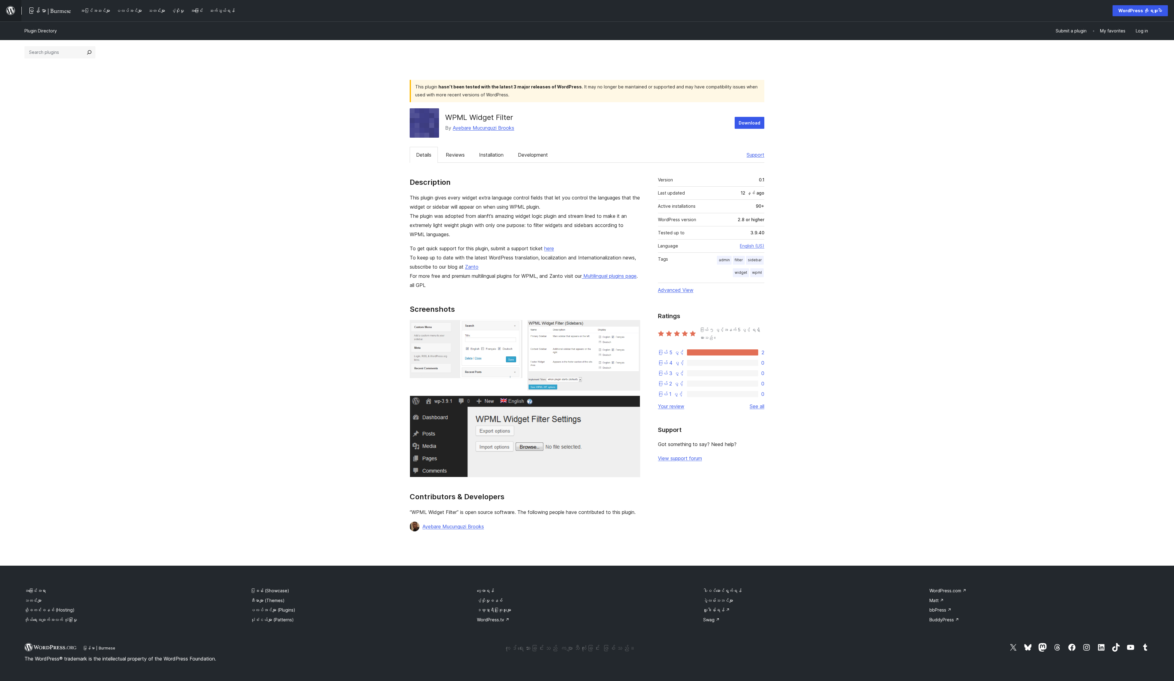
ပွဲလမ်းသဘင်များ (718, 600)
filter (739, 260)
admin (724, 260)
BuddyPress (944, 619)
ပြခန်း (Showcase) (270, 590)
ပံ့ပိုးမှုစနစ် (490, 600)
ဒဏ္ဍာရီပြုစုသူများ (494, 609)
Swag (711, 619)
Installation (491, 155)
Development (533, 155)
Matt (936, 600)
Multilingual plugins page (609, 276)
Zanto (471, 267)
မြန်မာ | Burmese (99, 648)
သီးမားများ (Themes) (268, 600)
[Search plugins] (89, 52)
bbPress (940, 609)
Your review (671, 406)
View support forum (680, 458)
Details (423, 155)
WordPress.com (947, 590)
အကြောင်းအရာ (35, 590)
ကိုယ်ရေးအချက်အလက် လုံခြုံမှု (50, 619)
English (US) (752, 245)
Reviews (455, 155)
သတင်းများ (33, 600)
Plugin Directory (40, 30)
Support (755, 155)
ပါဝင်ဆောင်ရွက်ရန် (722, 590)
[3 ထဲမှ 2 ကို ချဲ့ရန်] (632, 328)
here (549, 248)
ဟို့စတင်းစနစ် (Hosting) (49, 609)
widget (741, 272)
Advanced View (675, 290)
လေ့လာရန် (485, 590)
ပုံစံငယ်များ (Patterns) (272, 619)
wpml (757, 272)
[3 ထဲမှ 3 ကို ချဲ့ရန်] (632, 404)
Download (749, 122)
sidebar (755, 260)
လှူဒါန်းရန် (716, 609)
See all (757, 406)
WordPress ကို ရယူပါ (1140, 10)
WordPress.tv (493, 619)
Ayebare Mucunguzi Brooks (483, 128)
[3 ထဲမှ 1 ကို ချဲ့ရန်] (514, 328)
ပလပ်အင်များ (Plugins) (273, 609)
